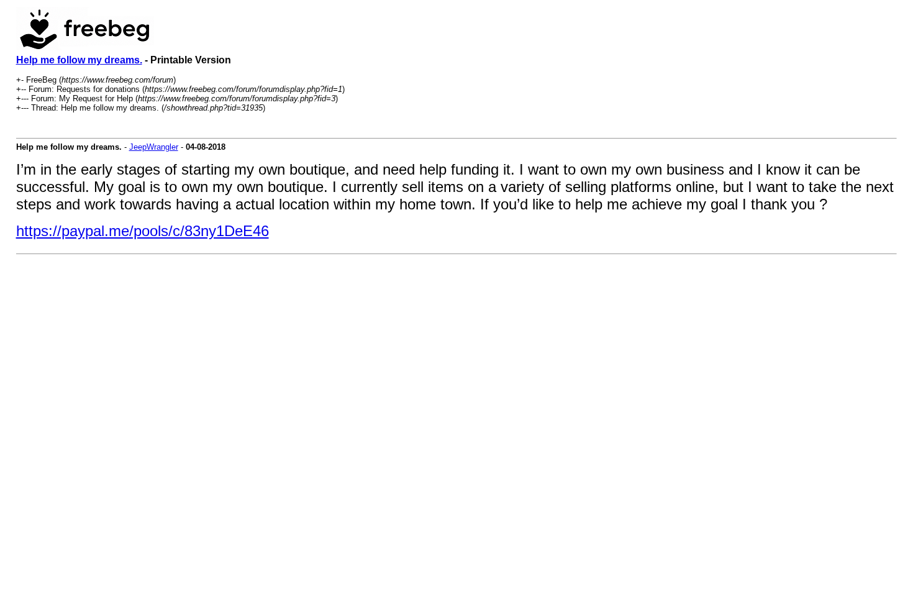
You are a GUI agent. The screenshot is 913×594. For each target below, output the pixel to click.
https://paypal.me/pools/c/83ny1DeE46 (142, 230)
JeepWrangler (153, 147)
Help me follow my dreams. (79, 60)
